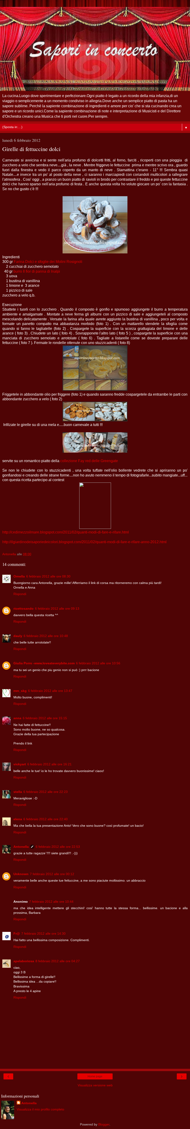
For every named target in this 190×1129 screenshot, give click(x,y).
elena (17, 819)
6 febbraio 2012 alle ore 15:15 (45, 718)
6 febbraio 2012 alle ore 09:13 (57, 608)
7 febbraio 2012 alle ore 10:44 (51, 901)
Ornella (19, 576)
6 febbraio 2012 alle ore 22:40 (45, 819)
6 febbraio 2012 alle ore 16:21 (49, 764)
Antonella (21, 846)
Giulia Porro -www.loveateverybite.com (44, 663)
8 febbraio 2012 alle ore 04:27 (57, 961)
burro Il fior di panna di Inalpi (36, 271)
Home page (95, 1076)
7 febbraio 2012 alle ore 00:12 (52, 874)
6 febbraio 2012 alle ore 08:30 (48, 576)
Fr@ (16, 933)
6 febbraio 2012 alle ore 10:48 (46, 636)
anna (17, 718)
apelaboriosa (23, 961)
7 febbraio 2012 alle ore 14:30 (43, 933)
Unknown (20, 874)
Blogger (103, 1124)
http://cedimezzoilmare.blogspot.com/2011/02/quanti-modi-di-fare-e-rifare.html (65, 532)
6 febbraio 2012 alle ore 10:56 (98, 663)
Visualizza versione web (95, 1085)
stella (17, 792)
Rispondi (19, 594)
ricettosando (23, 608)
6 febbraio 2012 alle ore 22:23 (45, 792)
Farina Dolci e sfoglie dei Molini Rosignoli (48, 262)
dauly (17, 636)
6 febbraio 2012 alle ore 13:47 (50, 691)
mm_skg (20, 691)
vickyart (19, 764)
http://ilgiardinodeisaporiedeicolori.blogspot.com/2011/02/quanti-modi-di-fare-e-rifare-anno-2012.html (84, 542)
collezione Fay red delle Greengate (89, 461)
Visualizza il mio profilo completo (40, 1109)
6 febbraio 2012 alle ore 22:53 (58, 846)
